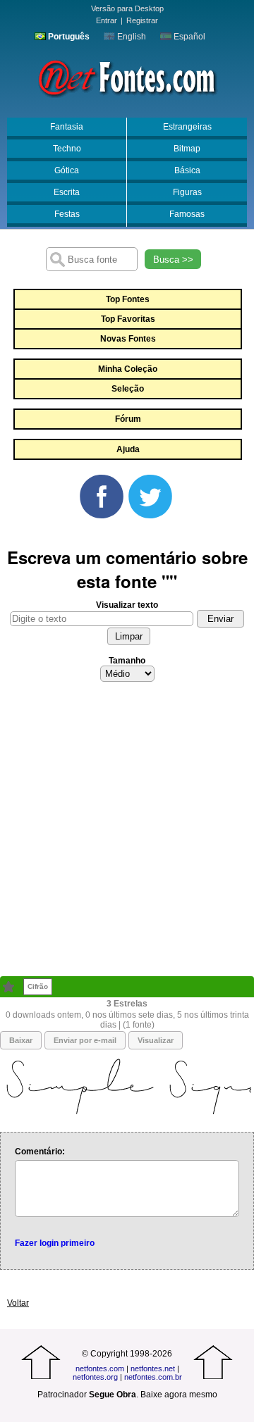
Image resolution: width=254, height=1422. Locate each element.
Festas (67, 214)
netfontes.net (153, 1368)
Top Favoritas (128, 319)
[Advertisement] (127, 833)
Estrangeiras (187, 127)
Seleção (127, 389)
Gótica (66, 170)
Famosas (187, 214)
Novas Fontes (128, 339)
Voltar (18, 1303)
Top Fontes (128, 299)
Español (188, 37)
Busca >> (173, 259)
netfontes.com (99, 1368)
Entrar (106, 20)
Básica (187, 170)
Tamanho (127, 661)
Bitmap (187, 149)
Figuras (187, 192)
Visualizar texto (127, 605)
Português (68, 37)
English (130, 37)
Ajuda (128, 449)
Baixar (20, 1040)
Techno (67, 149)
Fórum (128, 419)
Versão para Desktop (127, 8)
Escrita (67, 192)
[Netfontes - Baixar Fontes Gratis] (127, 77)
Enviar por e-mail (85, 1040)
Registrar (142, 20)
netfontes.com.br (153, 1377)
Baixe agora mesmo (178, 1394)
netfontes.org (95, 1377)
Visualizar (156, 1040)
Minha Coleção (127, 369)
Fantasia (66, 127)
